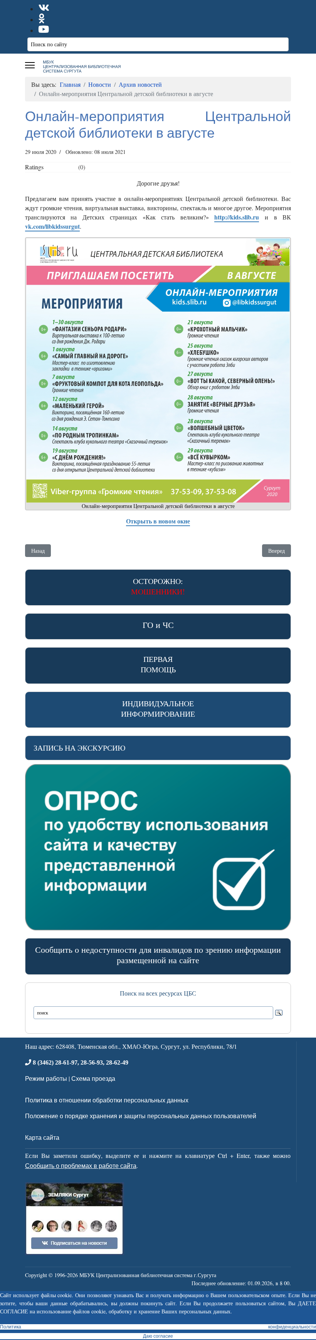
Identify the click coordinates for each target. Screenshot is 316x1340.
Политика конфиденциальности (158, 1327)
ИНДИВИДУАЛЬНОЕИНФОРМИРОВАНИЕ (158, 708)
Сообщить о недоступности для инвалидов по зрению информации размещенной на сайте (158, 954)
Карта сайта (42, 1137)
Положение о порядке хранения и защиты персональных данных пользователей (140, 1116)
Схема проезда (93, 1078)
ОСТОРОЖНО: (158, 586)
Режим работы (46, 1078)
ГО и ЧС (158, 624)
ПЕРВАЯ (158, 664)
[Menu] (30, 65)
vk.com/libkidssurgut (52, 226)
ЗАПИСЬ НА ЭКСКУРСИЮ (80, 748)
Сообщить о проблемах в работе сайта (80, 1165)
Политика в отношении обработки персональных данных (106, 1100)
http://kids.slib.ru (236, 217)
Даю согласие (158, 1336)
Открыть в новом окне (158, 520)
